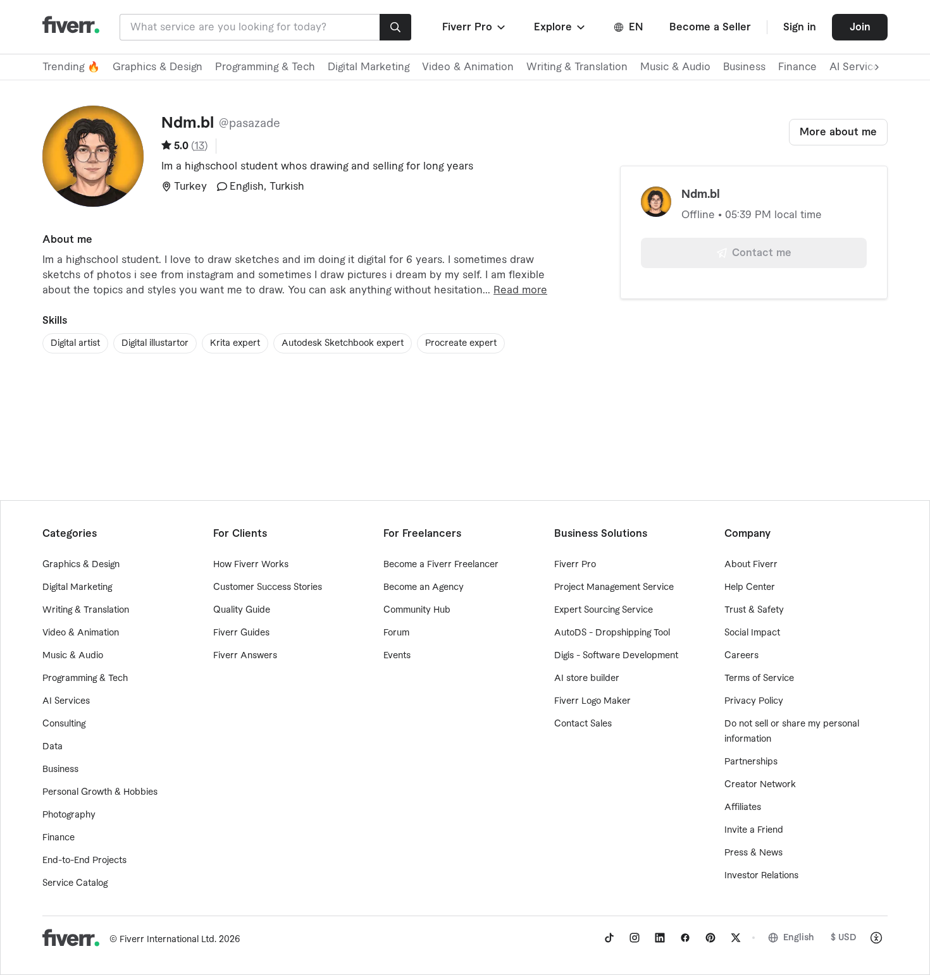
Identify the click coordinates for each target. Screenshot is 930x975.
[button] (474, 27)
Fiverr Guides (241, 633)
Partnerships (751, 761)
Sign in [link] (799, 27)
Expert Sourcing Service (603, 610)
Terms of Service (759, 678)
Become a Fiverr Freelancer (441, 564)
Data (52, 746)
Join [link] (860, 27)
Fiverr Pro (575, 564)
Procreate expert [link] (461, 343)
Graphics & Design (157, 67)
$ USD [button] (844, 937)
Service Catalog (75, 883)
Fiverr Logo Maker (592, 701)
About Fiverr (751, 564)
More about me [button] (838, 132)
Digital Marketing (368, 67)
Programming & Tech (265, 67)
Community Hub (416, 610)
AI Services (66, 701)
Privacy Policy (753, 701)
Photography (69, 815)
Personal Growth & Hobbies (100, 792)
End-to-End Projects (84, 860)
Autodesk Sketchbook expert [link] (343, 343)
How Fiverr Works (250, 564)
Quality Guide (241, 610)
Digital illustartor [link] (155, 343)
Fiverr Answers (245, 655)
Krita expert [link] (235, 343)
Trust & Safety (754, 610)
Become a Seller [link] (710, 27)
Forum (396, 633)
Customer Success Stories (267, 587)
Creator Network (760, 784)
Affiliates (742, 807)
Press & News (753, 853)
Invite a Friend (753, 830)
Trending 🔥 (71, 67)
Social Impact (752, 633)
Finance (797, 67)
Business (744, 67)
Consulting (63, 724)
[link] (609, 937)
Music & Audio (675, 67)
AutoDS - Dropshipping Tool (612, 633)
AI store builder (586, 678)
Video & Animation (468, 67)
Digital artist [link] (75, 343)
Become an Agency (423, 587)
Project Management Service (614, 587)
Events (397, 655)
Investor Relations (761, 875)
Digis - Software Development (616, 655)
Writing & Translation (577, 67)
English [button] (798, 937)
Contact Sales (583, 724)
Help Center (749, 587)
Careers (741, 655)
